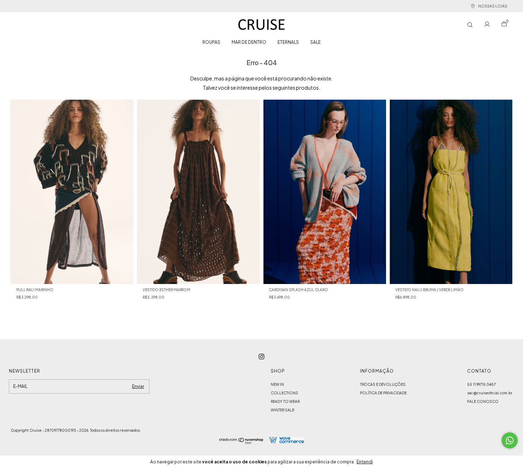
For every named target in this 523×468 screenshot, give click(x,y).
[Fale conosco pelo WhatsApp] (510, 440)
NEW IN (277, 384)
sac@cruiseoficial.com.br (489, 393)
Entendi (364, 461)
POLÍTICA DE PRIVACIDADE (383, 393)
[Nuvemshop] (241, 442)
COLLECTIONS (284, 393)
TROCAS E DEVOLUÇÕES (383, 384)
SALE (315, 42)
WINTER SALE (282, 410)
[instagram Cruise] (261, 356)
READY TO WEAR (285, 401)
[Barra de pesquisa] (470, 25)
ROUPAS (211, 42)
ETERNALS (288, 42)
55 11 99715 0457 (481, 384)
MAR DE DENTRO (249, 42)
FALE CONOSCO (482, 401)
